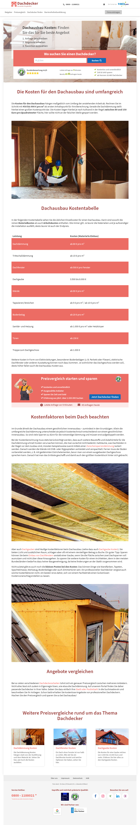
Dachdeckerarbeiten (49, 683)
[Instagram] (103, 796)
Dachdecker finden (35, 12)
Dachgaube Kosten (108, 549)
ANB (87, 778)
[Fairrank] (125, 796)
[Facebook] (95, 796)
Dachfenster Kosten (66, 748)
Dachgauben (28, 549)
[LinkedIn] (118, 796)
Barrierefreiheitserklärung (55, 12)
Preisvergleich (19, 12)
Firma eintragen (113, 12)
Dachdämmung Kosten (25, 748)
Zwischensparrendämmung (100, 446)
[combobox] (60, 60)
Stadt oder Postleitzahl (87, 689)
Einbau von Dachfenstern (41, 555)
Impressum (65, 778)
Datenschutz (77, 778)
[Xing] (110, 796)
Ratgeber (8, 12)
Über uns (54, 778)
